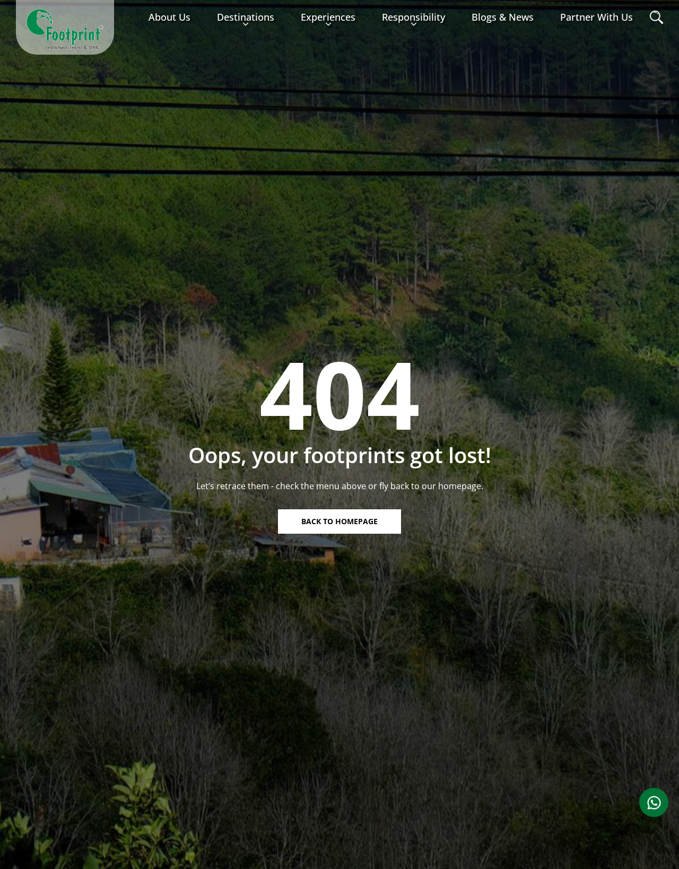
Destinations (245, 17)
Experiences (328, 17)
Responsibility (413, 17)
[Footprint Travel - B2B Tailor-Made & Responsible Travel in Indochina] (65, 29)
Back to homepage (339, 521)
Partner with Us (596, 17)
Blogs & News (503, 17)
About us (169, 17)
